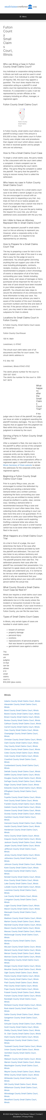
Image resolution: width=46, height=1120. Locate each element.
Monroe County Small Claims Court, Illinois (22, 957)
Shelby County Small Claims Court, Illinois (22, 1030)
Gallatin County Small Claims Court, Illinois (22, 807)
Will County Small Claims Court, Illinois (20, 1084)
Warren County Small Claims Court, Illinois (22, 1062)
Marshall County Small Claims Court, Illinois (22, 925)
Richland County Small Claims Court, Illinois (23, 1005)
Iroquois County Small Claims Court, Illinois (22, 839)
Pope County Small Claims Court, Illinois (21, 989)
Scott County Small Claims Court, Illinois (21, 1027)
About (32, 1114)
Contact (39, 1114)
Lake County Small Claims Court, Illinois (21, 883)
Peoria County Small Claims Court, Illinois (22, 976)
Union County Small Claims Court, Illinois (21, 1049)
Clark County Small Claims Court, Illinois (21, 743)
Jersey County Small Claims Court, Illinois (22, 855)
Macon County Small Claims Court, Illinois (22, 909)
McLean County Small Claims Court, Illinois (22, 947)
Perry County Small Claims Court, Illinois (21, 979)
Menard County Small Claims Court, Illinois (22, 950)
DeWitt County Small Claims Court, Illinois (22, 775)
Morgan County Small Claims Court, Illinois (22, 966)
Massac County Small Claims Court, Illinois (22, 931)
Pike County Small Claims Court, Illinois (21, 986)
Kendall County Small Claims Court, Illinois (22, 877)
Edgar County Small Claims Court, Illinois (21, 785)
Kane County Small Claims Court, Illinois (21, 868)
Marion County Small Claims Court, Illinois (22, 921)
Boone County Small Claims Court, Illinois (22, 714)
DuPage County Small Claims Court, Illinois (22, 781)
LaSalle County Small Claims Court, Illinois (22, 887)
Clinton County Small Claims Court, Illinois (22, 749)
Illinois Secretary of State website (17, 465)
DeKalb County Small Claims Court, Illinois (22, 771)
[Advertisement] (30, 36)
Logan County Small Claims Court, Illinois (21, 905)
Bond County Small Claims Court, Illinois (21, 710)
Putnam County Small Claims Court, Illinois (22, 996)
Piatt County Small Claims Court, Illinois (21, 982)
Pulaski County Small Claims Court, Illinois (22, 992)
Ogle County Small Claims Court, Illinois (21, 973)
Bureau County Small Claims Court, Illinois (22, 720)
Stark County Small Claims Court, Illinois (21, 1037)
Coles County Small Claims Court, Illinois (21, 753)
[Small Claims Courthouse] (23, 7)
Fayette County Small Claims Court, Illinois (22, 797)
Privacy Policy (27, 1117)
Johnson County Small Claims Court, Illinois (22, 864)
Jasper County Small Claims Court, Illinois (22, 846)
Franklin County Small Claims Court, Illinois (22, 804)
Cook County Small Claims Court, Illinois (21, 756)
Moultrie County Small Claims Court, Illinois (22, 969)
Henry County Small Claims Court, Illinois (21, 836)
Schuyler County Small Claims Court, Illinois (23, 1024)
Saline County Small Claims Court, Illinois (21, 1014)
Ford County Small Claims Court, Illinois (21, 800)
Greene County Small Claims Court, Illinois (22, 810)
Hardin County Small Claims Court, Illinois (22, 826)
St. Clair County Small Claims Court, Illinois (22, 1034)
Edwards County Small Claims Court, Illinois (23, 788)
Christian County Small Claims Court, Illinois (23, 739)
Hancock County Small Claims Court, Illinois (23, 823)
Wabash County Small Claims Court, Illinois (22, 1059)
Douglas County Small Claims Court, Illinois (22, 778)
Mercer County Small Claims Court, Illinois (22, 953)
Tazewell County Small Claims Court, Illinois (23, 1046)
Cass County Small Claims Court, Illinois (21, 730)
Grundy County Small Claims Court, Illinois (22, 814)
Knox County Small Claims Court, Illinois (21, 880)
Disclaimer (17, 1117)
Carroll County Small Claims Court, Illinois (22, 727)
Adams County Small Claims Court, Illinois (22, 701)
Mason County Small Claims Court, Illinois (22, 928)
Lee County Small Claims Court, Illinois (20, 896)
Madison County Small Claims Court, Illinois (23, 918)
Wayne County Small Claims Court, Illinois (22, 1072)
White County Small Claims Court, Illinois (21, 1075)
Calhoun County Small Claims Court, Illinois (22, 723)
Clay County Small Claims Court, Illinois (21, 746)
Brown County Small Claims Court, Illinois (22, 717)
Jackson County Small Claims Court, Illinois (22, 842)
